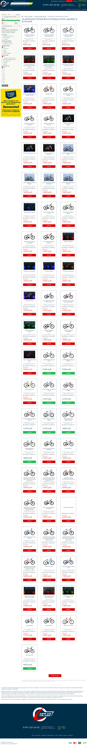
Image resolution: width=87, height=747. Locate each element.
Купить (30, 48)
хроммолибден (7, 53)
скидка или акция (7, 42)
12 (3, 68)
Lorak (3, 30)
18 (3, 73)
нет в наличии (6, 37)
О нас (56, 735)
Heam (7, 30)
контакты (84, 9)
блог (79, 9)
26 (3, 78)
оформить (69, 1)
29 (3, 81)
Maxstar (8, 32)
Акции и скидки (63, 735)
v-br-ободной (6, 61)
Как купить (75, 9)
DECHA (15, 30)
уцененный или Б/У (8, 43)
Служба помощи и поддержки (9, 743)
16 (3, 71)
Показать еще (55, 675)
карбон (5, 51)
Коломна (23, 1)
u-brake (5, 62)
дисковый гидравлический (9, 59)
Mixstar (12, 32)
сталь (4, 50)
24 (3, 76)
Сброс (5, 85)
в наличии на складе (8, 36)
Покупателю (50, 735)
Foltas (3, 32)
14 (3, 70)
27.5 (4, 79)
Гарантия (68, 9)
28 (3, 82)
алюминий (5, 48)
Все (4, 47)
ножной (5, 64)
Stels (11, 30)
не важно (5, 39)
